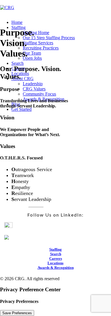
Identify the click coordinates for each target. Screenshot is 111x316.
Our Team (32, 53)
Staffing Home (36, 32)
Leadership (33, 83)
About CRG (22, 78)
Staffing (55, 249)
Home (16, 22)
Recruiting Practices (41, 47)
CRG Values (34, 88)
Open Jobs (32, 58)
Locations (55, 263)
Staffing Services (38, 42)
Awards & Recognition (56, 267)
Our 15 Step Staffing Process (49, 37)
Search (17, 63)
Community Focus (39, 94)
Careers (55, 258)
